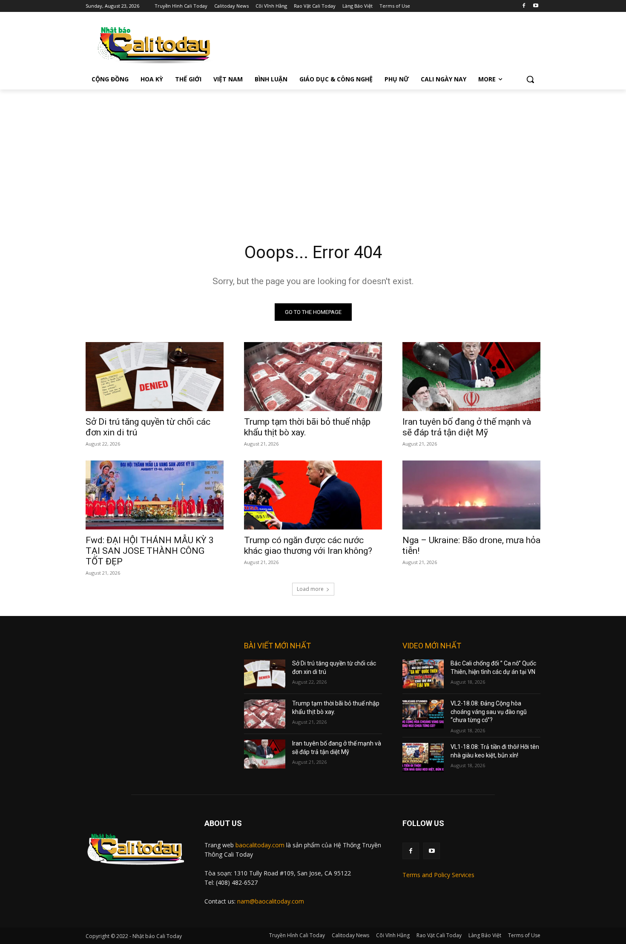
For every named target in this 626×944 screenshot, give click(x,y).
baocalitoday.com (259, 845)
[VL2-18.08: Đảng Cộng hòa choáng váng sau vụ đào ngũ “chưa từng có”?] (423, 713)
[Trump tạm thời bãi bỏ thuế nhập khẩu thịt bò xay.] (313, 376)
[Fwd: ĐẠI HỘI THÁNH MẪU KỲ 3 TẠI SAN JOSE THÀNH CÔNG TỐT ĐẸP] (155, 495)
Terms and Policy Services (438, 875)
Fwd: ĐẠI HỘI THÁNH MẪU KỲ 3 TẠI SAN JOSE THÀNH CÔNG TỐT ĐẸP (150, 551)
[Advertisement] (313, 153)
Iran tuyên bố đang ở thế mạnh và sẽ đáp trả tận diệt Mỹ (466, 427)
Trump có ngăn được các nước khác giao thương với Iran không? (308, 545)
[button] (530, 79)
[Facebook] (523, 6)
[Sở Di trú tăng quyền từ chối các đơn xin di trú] (155, 376)
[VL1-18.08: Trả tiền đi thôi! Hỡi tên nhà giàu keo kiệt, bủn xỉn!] (423, 757)
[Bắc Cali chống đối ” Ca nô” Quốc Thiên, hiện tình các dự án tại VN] (423, 673)
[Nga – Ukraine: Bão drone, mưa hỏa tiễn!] (471, 495)
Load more (310, 589)
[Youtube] (535, 6)
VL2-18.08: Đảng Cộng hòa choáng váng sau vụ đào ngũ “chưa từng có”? (489, 711)
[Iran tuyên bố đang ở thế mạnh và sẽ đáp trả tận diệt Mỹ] (471, 376)
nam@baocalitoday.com (270, 901)
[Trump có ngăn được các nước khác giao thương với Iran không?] (313, 495)
